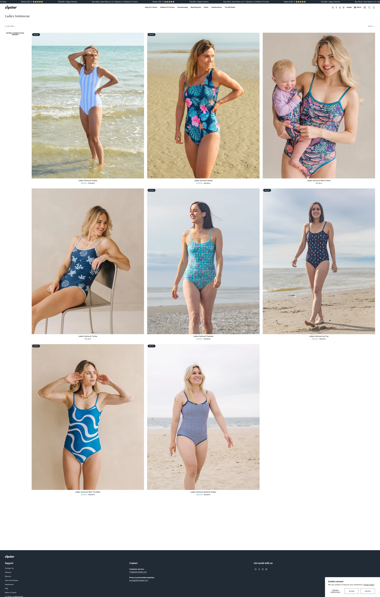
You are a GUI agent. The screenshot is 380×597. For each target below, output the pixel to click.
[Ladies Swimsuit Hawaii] (203, 106)
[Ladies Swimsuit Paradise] (203, 261)
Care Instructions (11, 580)
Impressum (9, 584)
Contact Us (9, 568)
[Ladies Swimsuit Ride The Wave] (88, 417)
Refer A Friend (10, 593)
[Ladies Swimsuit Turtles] (88, 261)
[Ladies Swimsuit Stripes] (88, 106)
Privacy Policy (369, 585)
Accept (351, 591)
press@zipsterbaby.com (138, 580)
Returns (8, 576)
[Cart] (374, 7)
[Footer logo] (9, 556)
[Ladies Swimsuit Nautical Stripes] (203, 417)
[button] (151, 7)
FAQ (6, 588)
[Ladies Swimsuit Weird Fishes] (319, 106)
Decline (368, 591)
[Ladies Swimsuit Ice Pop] (319, 261)
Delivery (8, 572)
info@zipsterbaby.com (138, 572)
